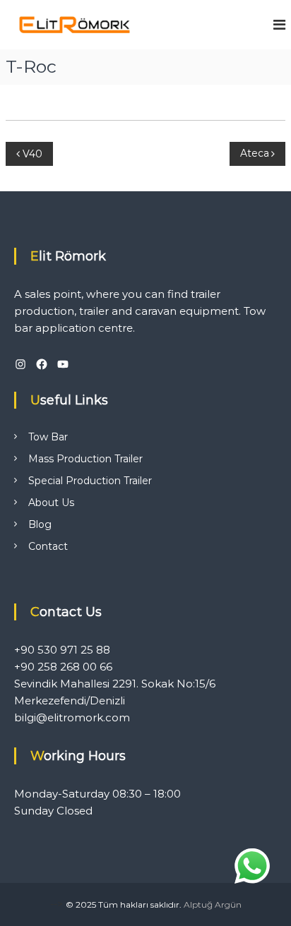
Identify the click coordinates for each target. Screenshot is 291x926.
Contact (48, 546)
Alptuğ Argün (213, 904)
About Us (51, 502)
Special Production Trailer (90, 480)
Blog (40, 524)
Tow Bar (48, 437)
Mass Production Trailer (85, 458)
